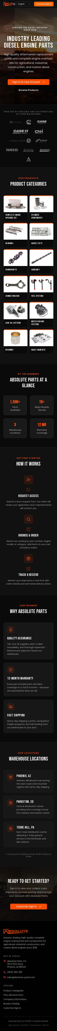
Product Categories (13, 990)
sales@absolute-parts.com (21, 977)
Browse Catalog (11, 1003)
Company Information (15, 999)
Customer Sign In (44, 4)
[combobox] (24, 4)
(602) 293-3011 (14, 972)
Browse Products (28, 90)
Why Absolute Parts (13, 995)
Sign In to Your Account (26, 82)
